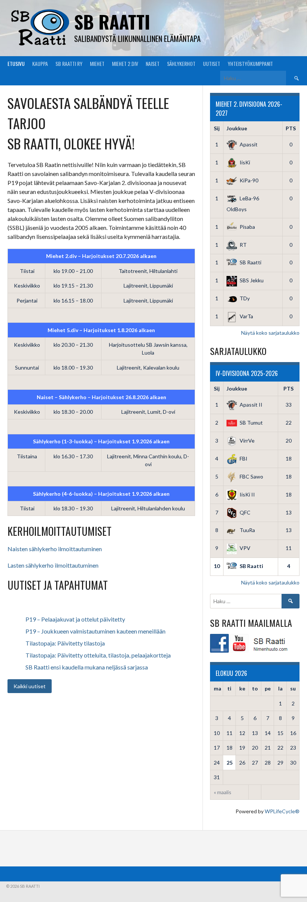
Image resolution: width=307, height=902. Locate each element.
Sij (217, 128)
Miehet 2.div (125, 63)
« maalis (222, 792)
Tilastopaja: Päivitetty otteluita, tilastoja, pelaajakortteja (98, 655)
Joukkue (237, 128)
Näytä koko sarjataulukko (270, 332)
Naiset (152, 63)
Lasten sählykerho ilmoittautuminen (52, 565)
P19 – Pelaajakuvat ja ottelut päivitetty (75, 619)
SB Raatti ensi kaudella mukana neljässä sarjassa (86, 667)
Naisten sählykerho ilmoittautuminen (54, 548)
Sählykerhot (181, 63)
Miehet (97, 63)
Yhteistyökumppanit (250, 63)
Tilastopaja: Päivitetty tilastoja (65, 643)
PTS (291, 128)
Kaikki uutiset (29, 686)
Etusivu (16, 63)
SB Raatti (112, 21)
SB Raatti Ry (68, 63)
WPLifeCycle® (282, 811)
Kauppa (40, 63)
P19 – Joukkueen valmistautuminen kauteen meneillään (95, 631)
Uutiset (211, 63)
